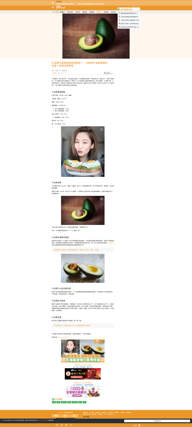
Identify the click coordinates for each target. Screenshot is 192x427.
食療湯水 (129, 412)
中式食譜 (122, 412)
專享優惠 (100, 414)
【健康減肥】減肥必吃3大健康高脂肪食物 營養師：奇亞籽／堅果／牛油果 (76, 250)
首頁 (53, 70)
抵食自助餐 (70, 12)
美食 (54, 402)
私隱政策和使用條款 (42, 420)
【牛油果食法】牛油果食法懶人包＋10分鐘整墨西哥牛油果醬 (71, 325)
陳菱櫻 (54, 73)
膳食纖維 (74, 402)
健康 (58, 402)
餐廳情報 (92, 12)
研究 (74, 292)
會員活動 (94, 414)
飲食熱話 (113, 12)
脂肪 (80, 402)
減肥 (84, 402)
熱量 (69, 402)
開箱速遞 (62, 12)
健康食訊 (99, 12)
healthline (65, 337)
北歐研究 (111, 243)
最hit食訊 (58, 70)
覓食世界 (77, 12)
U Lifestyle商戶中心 (109, 414)
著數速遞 (84, 12)
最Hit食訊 (55, 12)
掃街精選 (106, 12)
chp (60, 337)
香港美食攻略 (86, 414)
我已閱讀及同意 (157, 421)
